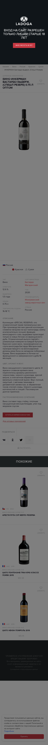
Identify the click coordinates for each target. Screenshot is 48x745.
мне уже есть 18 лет (24, 45)
